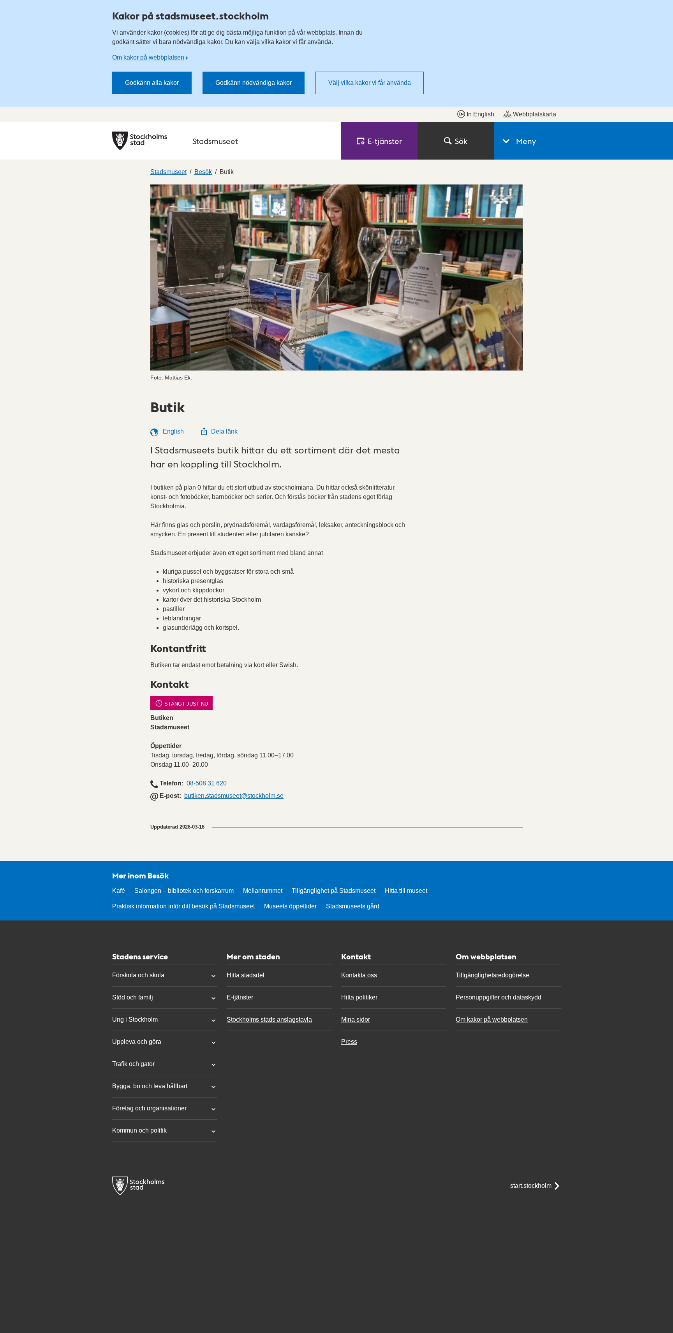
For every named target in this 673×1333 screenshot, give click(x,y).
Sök (461, 141)
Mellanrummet (262, 890)
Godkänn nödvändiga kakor (253, 82)
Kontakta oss (359, 975)
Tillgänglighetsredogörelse (492, 975)
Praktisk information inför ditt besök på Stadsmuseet (183, 906)
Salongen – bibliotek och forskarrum (184, 890)
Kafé (118, 890)
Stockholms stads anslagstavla (269, 1019)
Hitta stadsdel (245, 975)
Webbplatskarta (534, 114)
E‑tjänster (385, 141)
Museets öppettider (290, 906)
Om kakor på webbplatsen (148, 57)
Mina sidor (355, 1019)
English (172, 431)
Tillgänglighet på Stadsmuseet (333, 890)
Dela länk (224, 431)
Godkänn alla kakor (152, 82)
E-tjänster (240, 997)
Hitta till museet (406, 890)
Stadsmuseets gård (352, 906)
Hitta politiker (359, 997)
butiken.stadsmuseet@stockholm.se (234, 795)
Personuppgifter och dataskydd (498, 997)
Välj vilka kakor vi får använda (369, 82)
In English (480, 114)
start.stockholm (530, 1185)
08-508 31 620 (207, 783)
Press (349, 1041)
